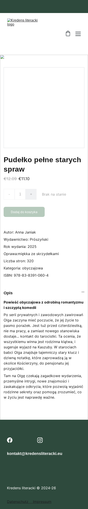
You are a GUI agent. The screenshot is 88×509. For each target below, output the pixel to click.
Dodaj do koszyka (24, 212)
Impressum (42, 501)
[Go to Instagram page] (40, 440)
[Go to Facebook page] (9, 440)
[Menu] (78, 34)
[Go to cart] (68, 34)
